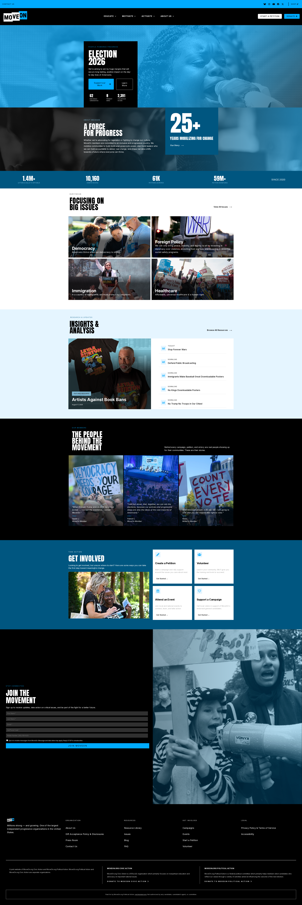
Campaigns (188, 828)
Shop (293, 4)
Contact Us (8, 4)
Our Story (176, 145)
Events (186, 834)
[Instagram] (269, 4)
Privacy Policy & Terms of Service (258, 828)
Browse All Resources (219, 330)
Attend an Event (165, 599)
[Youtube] (273, 4)
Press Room (72, 840)
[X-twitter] (282, 4)
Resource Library (133, 828)
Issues (127, 834)
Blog (126, 840)
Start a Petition (190, 840)
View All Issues (223, 207)
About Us (70, 828)
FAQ (126, 846)
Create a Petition (165, 563)
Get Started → (162, 579)
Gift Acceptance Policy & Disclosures (85, 834)
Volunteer (203, 563)
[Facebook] (278, 4)
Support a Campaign (209, 599)
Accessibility (247, 834)
